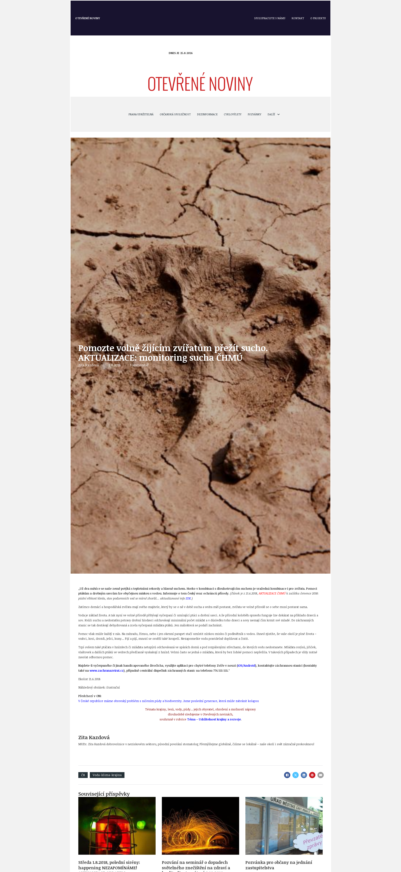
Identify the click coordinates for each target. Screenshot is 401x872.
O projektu (318, 18)
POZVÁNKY (254, 114)
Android (249, 665)
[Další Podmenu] (278, 114)
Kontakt (298, 18)
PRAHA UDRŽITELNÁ (141, 114)
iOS (240, 665)
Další (271, 114)
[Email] (320, 775)
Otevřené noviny (87, 18)
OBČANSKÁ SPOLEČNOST (175, 114)
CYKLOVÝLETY (232, 114)
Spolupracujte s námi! (269, 18)
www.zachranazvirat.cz (107, 670)
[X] (295, 775)
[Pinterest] (312, 775)
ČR (83, 775)
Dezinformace (207, 114)
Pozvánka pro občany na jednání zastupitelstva (278, 864)
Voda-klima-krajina (107, 775)
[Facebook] (287, 775)
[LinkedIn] (304, 775)
